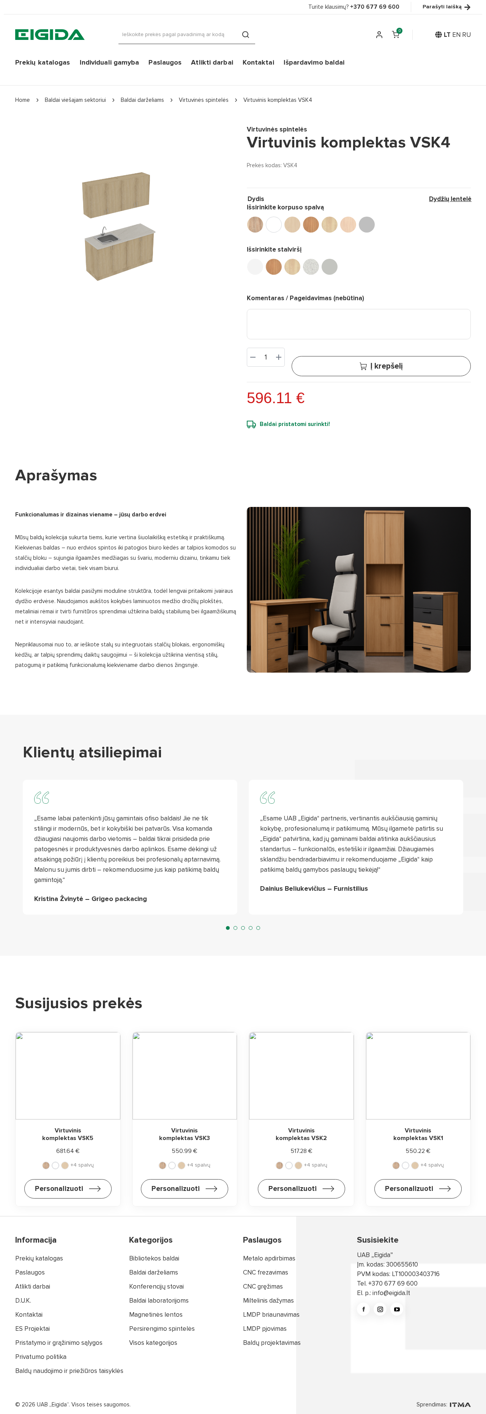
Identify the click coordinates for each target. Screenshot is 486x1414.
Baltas (255, 266)
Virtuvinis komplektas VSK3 (184, 1134)
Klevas (329, 224)
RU (466, 35)
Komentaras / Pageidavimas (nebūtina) (305, 298)
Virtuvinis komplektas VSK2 (301, 1134)
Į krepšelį (386, 366)
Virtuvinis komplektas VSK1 (418, 1134)
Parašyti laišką (442, 7)
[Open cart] (395, 34)
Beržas (292, 224)
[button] (228, 928)
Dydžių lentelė (450, 199)
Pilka (366, 224)
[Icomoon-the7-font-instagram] (380, 1309)
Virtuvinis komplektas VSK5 (67, 1134)
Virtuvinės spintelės (277, 129)
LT (447, 35)
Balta (273, 224)
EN (456, 35)
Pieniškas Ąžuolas (348, 224)
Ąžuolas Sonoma (255, 224)
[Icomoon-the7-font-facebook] (363, 1309)
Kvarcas (311, 266)
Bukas (311, 224)
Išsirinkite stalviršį (274, 249)
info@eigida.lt (391, 1293)
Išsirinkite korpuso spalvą (285, 207)
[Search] (245, 34)
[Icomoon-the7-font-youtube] (396, 1309)
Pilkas (329, 266)
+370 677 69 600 (393, 1283)
